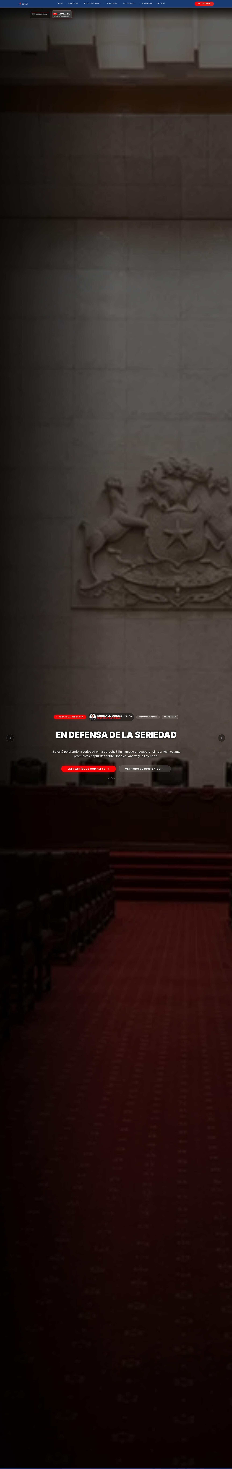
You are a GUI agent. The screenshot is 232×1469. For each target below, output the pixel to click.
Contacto (161, 3)
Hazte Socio (204, 3)
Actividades (129, 3)
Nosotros (73, 3)
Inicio (60, 3)
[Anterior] (10, 738)
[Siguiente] (222, 738)
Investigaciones (91, 3)
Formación (147, 3)
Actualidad (112, 3)
